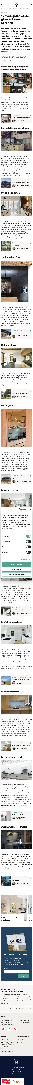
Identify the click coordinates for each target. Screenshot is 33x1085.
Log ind (19, 1042)
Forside (3, 8)
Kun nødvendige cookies (16, 574)
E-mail (6, 968)
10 (31, 1009)
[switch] (27, 541)
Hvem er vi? (4, 1039)
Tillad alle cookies (16, 564)
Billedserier (8, 8)
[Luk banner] (30, 509)
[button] (31, 893)
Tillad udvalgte (16, 569)
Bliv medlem (21, 1039)
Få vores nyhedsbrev (7, 1052)
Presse (3, 1049)
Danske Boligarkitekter (16, 5)
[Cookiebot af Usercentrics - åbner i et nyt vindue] (19, 509)
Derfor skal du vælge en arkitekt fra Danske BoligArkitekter (8, 1044)
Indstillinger (24, 559)
